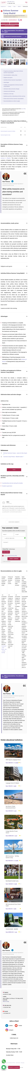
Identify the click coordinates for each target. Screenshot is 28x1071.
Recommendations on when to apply (12, 101)
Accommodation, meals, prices (10, 75)
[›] (26, 49)
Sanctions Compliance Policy (9, 1062)
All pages (22, 1062)
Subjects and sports (8, 77)
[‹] (2, 49)
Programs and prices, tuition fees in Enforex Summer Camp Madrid (13, 72)
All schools (18, 1062)
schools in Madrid (6, 158)
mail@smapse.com (14, 1038)
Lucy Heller (23, 108)
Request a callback (14, 1067)
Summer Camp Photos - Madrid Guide (13, 456)
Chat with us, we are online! (3, 1067)
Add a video (6, 552)
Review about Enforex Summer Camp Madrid (13, 98)
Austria (3, 652)
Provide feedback (14, 23)
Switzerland (4, 646)
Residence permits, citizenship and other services (14, 96)
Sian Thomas (6, 181)
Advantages (6, 82)
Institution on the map (8, 93)
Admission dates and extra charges (11, 88)
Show (14, 469)
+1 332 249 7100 (11, 3)
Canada (3, 650)
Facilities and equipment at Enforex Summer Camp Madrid (13, 85)
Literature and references (9, 91)
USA (5, 649)
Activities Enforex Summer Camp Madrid (12, 80)
